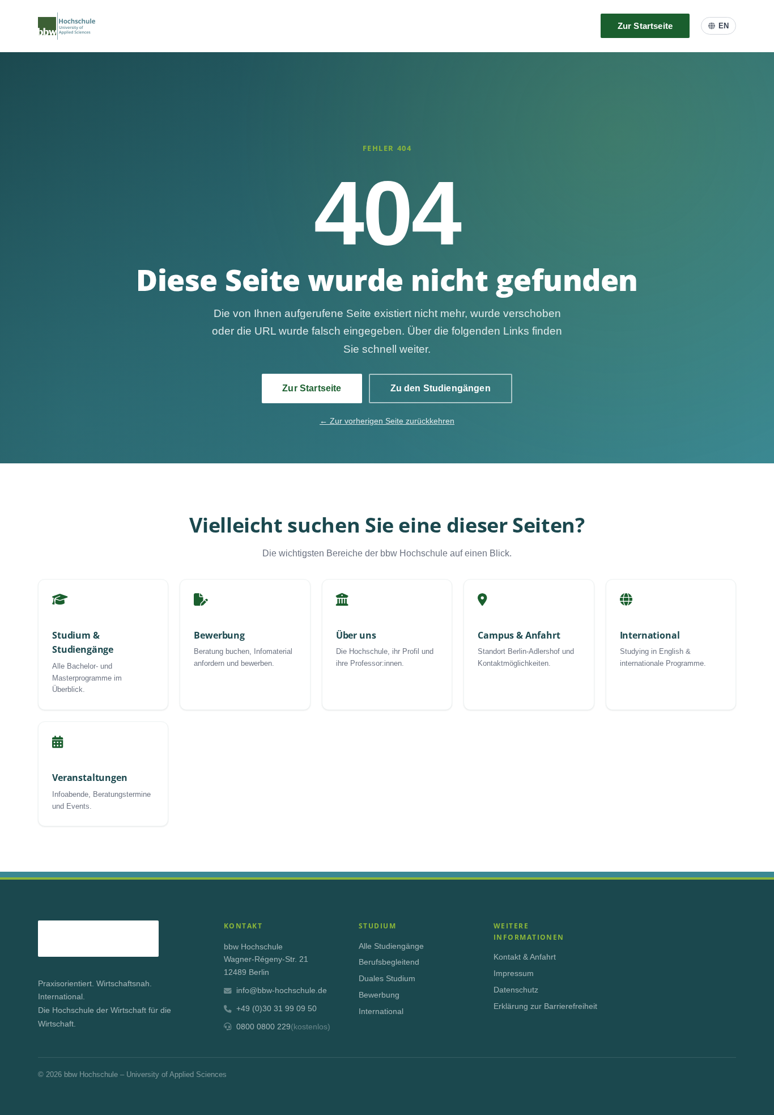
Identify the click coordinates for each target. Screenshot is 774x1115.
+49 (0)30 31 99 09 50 (276, 1008)
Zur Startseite (645, 26)
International (381, 1011)
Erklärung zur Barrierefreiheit (545, 1006)
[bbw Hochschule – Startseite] (66, 26)
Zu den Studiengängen (440, 388)
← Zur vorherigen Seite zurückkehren (387, 420)
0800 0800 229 (283, 1027)
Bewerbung (379, 995)
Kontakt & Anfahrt (525, 957)
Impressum (514, 973)
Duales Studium (387, 978)
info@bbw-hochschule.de (281, 990)
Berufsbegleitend (389, 962)
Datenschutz (516, 990)
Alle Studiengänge (391, 946)
